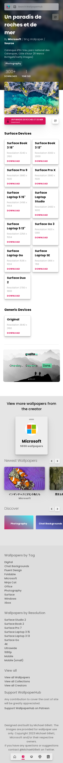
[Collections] (31, 756)
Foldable (10, 574)
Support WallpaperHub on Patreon (26, 708)
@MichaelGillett (30, 749)
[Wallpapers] (23, 756)
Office (8, 586)
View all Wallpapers (17, 677)
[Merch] (48, 756)
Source (9, 43)
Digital (8, 562)
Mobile (8, 656)
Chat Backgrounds (16, 566)
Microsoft (14, 39)
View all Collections (17, 681)
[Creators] (40, 756)
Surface (9, 594)
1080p (8, 652)
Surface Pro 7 (13, 628)
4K (6, 644)
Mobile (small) (13, 660)
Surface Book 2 (14, 624)
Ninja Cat (10, 582)
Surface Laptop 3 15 (17, 632)
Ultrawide (10, 648)
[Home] (14, 756)
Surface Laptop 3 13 (17, 636)
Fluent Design (13, 570)
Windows (10, 599)
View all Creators (15, 685)
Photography (13, 63)
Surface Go (11, 640)
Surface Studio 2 (15, 620)
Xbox (7, 603)
